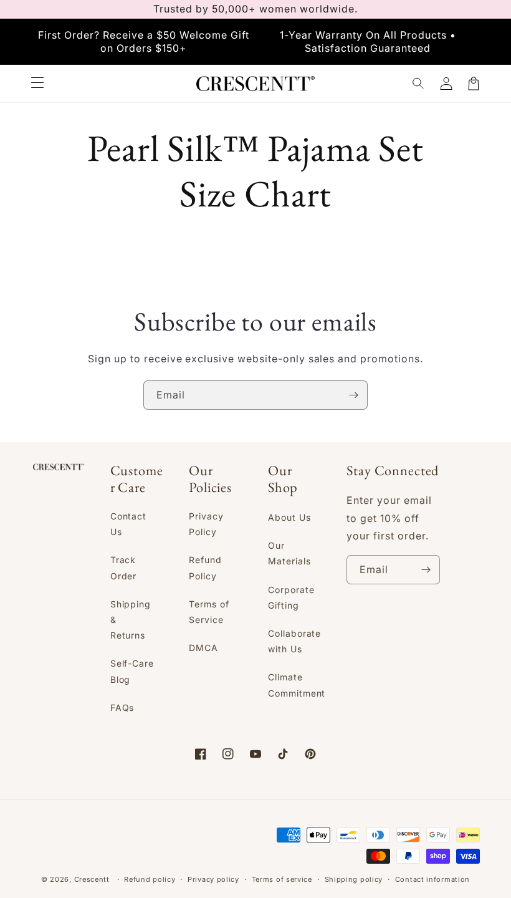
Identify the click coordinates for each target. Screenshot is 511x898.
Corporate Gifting (291, 597)
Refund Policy (205, 567)
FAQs (122, 707)
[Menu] (37, 83)
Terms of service (282, 879)
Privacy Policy (206, 524)
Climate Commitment (297, 685)
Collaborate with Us (295, 641)
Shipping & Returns (130, 619)
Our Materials (289, 553)
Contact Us (128, 524)
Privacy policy (213, 879)
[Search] (418, 83)
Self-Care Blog (132, 671)
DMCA (203, 647)
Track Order (123, 567)
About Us (289, 517)
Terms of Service (209, 612)
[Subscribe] (353, 395)
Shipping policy (354, 879)
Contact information (432, 879)
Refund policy (149, 879)
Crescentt (92, 879)
